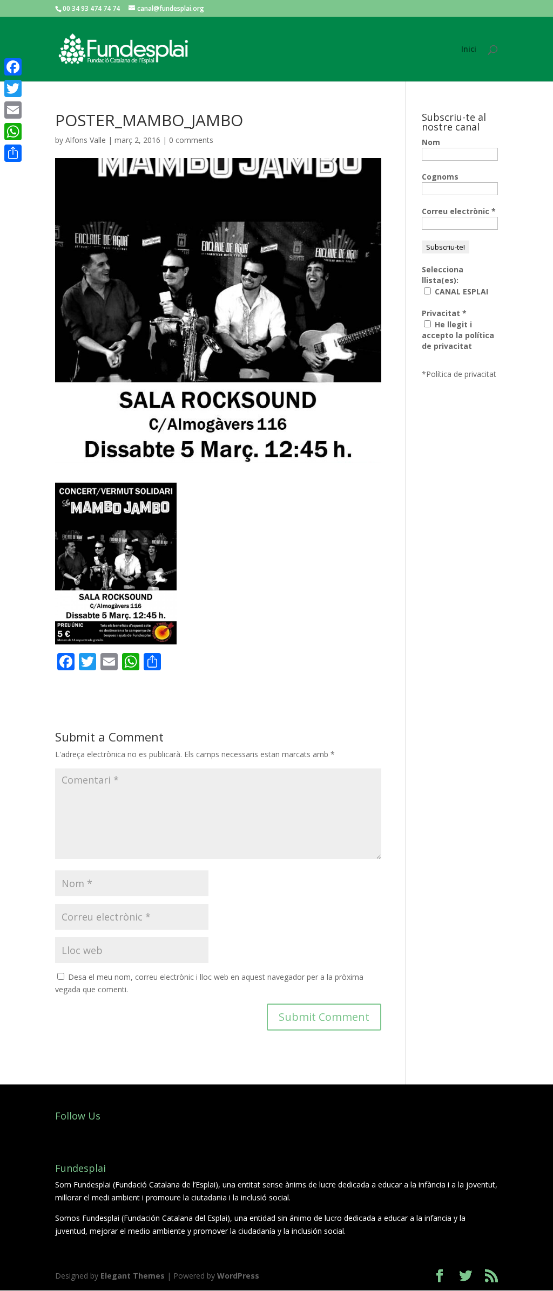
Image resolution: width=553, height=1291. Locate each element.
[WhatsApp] (13, 131)
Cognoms (440, 176)
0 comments (191, 140)
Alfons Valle (85, 140)
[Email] (13, 110)
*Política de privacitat (459, 374)
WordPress (238, 1276)
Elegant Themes (132, 1276)
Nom (431, 142)
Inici (468, 49)
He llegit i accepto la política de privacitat (458, 335)
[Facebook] (13, 67)
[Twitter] (13, 88)
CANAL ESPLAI (460, 291)
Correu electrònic (459, 211)
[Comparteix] (13, 153)
